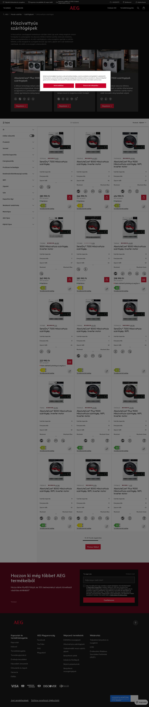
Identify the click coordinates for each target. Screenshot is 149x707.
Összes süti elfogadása (90, 85)
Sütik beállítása (58, 85)
